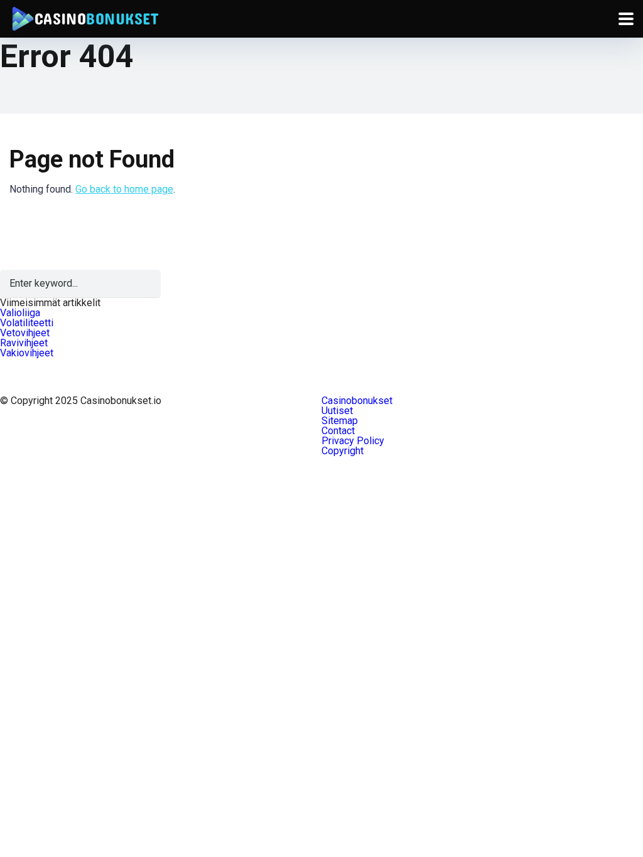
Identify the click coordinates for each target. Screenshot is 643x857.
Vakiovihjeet (26, 353)
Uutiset (337, 411)
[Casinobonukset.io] (84, 17)
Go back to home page (124, 189)
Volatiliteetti (26, 323)
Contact (338, 431)
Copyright (343, 451)
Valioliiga (20, 313)
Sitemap (340, 421)
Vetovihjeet (25, 333)
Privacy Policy (353, 441)
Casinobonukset (357, 401)
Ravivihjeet (24, 343)
